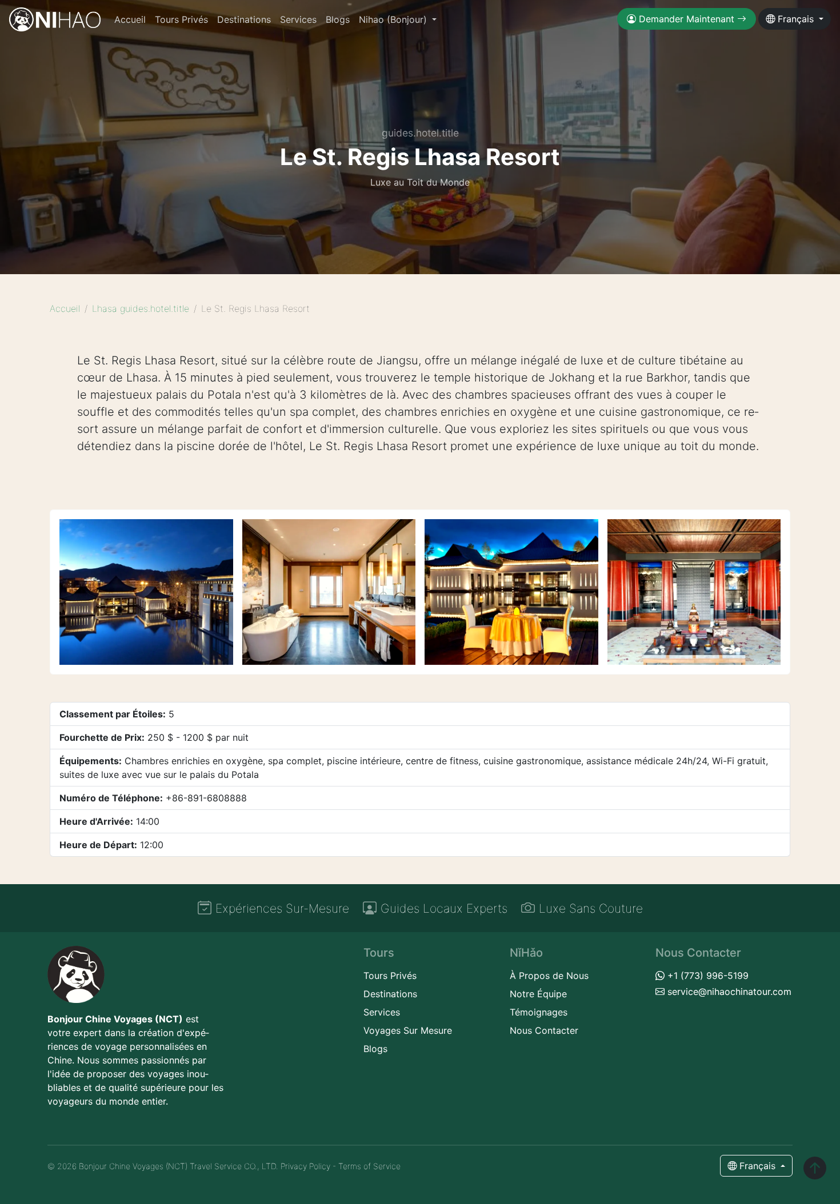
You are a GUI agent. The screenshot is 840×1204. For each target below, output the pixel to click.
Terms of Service (369, 1166)
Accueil (130, 19)
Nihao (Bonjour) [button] (394, 19)
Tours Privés (181, 19)
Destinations (244, 19)
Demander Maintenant (686, 19)
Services (298, 19)
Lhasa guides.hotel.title (140, 308)
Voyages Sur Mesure (407, 1030)
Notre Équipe (538, 994)
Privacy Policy (305, 1166)
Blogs (338, 19)
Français (796, 19)
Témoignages (538, 1012)
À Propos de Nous (549, 975)
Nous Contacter (544, 1030)
